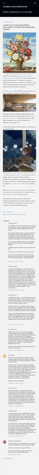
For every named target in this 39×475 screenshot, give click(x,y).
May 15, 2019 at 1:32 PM (14, 454)
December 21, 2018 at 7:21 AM (16, 436)
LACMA (9, 214)
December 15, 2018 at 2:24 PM (16, 383)
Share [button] (4, 212)
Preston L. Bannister (13, 441)
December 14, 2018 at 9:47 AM (16, 350)
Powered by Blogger (21, 469)
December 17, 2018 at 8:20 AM (16, 406)
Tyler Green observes (8, 91)
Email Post (10, 212)
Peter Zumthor (22, 214)
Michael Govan (15, 214)
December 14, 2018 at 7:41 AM (16, 324)
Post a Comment (8, 458)
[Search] (35, 3)
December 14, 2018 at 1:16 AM (16, 290)
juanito (10, 355)
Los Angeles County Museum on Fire (15, 6)
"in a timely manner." (15, 183)
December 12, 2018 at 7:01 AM (16, 261)
